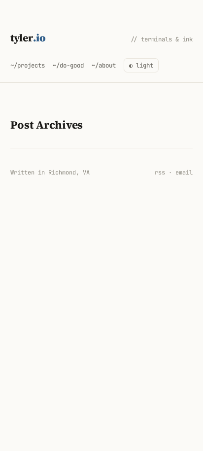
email (184, 172)
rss (160, 172)
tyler (28, 38)
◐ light (141, 65)
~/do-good (68, 65)
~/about (104, 65)
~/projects (27, 65)
